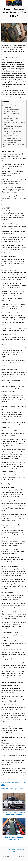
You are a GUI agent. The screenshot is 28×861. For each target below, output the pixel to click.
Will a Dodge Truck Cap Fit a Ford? (12, 789)
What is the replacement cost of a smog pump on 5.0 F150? (12, 141)
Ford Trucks (14, 18)
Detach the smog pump (12, 118)
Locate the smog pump (12, 111)
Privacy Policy (7, 849)
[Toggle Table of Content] (23, 101)
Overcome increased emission (14, 138)
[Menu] (2, 3)
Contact (17, 849)
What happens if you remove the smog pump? (14, 145)
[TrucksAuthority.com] (14, 3)
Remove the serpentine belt (13, 113)
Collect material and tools (12, 109)
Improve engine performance (13, 130)
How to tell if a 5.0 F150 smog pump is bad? (14, 123)
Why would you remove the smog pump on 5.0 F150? (13, 127)
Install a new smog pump (10, 120)
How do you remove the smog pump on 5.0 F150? (14, 107)
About (13, 849)
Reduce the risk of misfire (12, 135)
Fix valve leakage (10, 137)
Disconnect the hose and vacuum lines (14, 115)
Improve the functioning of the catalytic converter (14, 132)
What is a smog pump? (9, 104)
